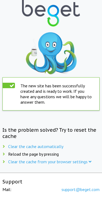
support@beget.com (80, 189)
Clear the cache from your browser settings (48, 161)
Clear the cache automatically (35, 146)
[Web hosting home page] (51, 14)
